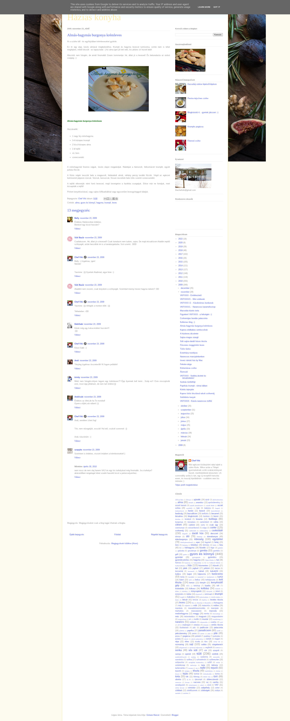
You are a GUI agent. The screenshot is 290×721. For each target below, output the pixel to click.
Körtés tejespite (187, 389)
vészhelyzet (193, 685)
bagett (217, 508)
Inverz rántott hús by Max (191, 360)
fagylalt (208, 542)
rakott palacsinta (197, 639)
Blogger (175, 715)
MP (190, 619)
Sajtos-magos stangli (189, 337)
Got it (216, 7)
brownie (199, 519)
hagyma (99, 203)
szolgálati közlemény (196, 662)
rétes (187, 641)
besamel (215, 513)
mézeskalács (189, 616)
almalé (190, 502)
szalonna (204, 657)
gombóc (216, 551)
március (184, 433)
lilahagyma (218, 603)
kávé (181, 580)
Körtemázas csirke (188, 368)
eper (198, 542)
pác (194, 627)
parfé (218, 630)
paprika (190, 630)
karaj (182, 577)
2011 (180, 277)
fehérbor (194, 545)
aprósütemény (214, 502)
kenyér (203, 582)
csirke (213, 527)
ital (176, 568)
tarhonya (193, 665)
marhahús (179, 611)
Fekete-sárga (186, 364)
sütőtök (215, 654)
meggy (196, 613)
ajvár (207, 500)
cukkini (192, 525)
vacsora (196, 682)
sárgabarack (217, 644)
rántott (208, 639)
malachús (206, 605)
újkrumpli (198, 679)
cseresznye (180, 528)
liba (193, 603)
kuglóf (182, 597)
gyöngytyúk (196, 557)
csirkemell (192, 531)
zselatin (177, 693)
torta (177, 676)
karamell (200, 577)
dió (187, 536)
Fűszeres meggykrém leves (192, 345)
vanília (215, 682)
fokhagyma (189, 548)
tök (187, 676)
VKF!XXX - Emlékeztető (190, 295)
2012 (180, 273)
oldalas (197, 625)
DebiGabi (78, 324)
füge (212, 548)
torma (217, 674)
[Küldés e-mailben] (105, 198)
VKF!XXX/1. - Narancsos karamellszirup (197, 307)
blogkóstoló (193, 516)
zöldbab (178, 690)
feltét (214, 545)
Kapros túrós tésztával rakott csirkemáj (197, 393)
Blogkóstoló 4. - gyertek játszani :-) (203, 112)
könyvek (209, 591)
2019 (180, 246)
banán (190, 511)
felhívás (206, 545)
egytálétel (217, 539)
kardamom (210, 577)
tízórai (218, 671)
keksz (197, 580)
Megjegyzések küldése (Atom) (124, 543)
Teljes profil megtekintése (186, 485)
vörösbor (191, 688)
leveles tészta (216, 600)
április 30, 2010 (90, 466)
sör (205, 650)
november (185, 292)
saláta (203, 644)
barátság (179, 513)
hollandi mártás (214, 563)
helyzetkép (197, 563)
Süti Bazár (79, 237)
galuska (181, 551)
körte (189, 594)
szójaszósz (179, 662)
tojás (185, 673)
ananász (199, 502)
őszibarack (184, 627)
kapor (189, 574)
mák (195, 605)
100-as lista (179, 500)
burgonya (179, 522)
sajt (191, 644)
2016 (180, 258)
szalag (193, 657)
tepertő (178, 671)
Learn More (204, 7)
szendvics (179, 660)
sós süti (192, 650)
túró (216, 676)
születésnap (180, 665)
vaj (207, 682)
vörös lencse (179, 688)
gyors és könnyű (88, 203)
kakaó (201, 571)
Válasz (77, 229)
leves (114, 203)
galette (220, 548)
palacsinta (218, 627)
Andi (76, 360)
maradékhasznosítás (196, 608)
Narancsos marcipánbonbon (192, 356)
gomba (203, 550)
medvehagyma (181, 613)
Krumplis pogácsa (195, 126)
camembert (204, 522)
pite (216, 633)
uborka (178, 679)
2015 (180, 262)
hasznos (187, 563)
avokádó (189, 508)
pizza (177, 636)
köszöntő (199, 594)
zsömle (185, 693)
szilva (189, 659)
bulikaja (213, 519)
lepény (204, 600)
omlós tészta (217, 625)
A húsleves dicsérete (189, 333)
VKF (217, 685)
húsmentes (203, 565)
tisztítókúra (209, 671)
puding (207, 636)
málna (216, 605)
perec (194, 633)
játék (185, 568)
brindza (177, 519)
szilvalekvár (201, 660)
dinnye (178, 536)
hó (205, 563)
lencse (195, 600)
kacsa (217, 568)
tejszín (214, 668)
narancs (179, 622)
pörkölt (198, 636)
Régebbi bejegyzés (159, 534)
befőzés (205, 513)
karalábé (191, 577)
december (185, 288)
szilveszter (214, 659)
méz (177, 616)
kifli (218, 586)
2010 (180, 281)
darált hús (197, 533)
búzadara (191, 522)
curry (203, 525)
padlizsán (204, 627)
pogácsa (186, 636)
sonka (178, 650)
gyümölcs (212, 557)
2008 (180, 445)
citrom (178, 524)
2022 (180, 239)
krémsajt (208, 594)
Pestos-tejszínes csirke (198, 98)
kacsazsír (191, 571)
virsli (209, 685)
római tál (216, 642)
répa (177, 641)
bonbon (206, 516)
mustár (205, 619)
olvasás (205, 625)
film (180, 548)
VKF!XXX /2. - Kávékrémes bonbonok (196, 303)
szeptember (186, 410)
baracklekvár (215, 511)
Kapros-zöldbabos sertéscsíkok (194, 330)
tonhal (196, 674)
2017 (180, 254)
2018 (180, 250)
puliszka (216, 636)
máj (179, 605)
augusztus (185, 413)
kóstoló (217, 588)
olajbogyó (186, 625)
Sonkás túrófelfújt (187, 382)
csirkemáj (179, 530)
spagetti (216, 650)
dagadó (185, 533)
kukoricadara (203, 597)
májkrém (187, 605)
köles (177, 591)
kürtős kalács (216, 597)
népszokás (204, 622)
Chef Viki (78, 257)
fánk (177, 545)
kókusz (192, 588)
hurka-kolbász (180, 565)
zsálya (217, 690)
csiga (204, 528)
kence (191, 582)
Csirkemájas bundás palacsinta (193, 318)
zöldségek (205, 690)
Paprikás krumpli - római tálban (193, 386)
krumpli (108, 203)
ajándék (197, 499)
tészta (196, 670)
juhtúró (207, 568)
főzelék (202, 548)
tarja (203, 665)
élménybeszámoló (186, 542)
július (183, 417)
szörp (218, 662)
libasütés (208, 603)
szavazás (216, 657)
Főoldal (117, 534)
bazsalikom (192, 513)
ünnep (187, 682)
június (184, 421)
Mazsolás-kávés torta (189, 310)
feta (221, 545)
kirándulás (179, 588)
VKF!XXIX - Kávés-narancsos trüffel (196, 401)
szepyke (78, 450)
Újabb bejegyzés (76, 534)
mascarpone (196, 611)
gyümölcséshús (182, 560)
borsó (216, 516)
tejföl (202, 668)
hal (217, 560)
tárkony (214, 665)
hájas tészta (209, 560)
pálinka (181, 630)
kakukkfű (214, 571)
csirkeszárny (204, 531)
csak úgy (213, 525)
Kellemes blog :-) (187, 322)
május (184, 425)
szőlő (209, 662)
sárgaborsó (183, 647)
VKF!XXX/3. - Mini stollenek (192, 299)
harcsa (178, 563)
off (178, 625)
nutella (213, 622)
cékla (216, 522)
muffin (196, 619)
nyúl (221, 622)
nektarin (193, 622)
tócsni (177, 674)
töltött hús (206, 677)
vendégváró (180, 685)
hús (190, 565)
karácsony (217, 574)
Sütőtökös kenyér (187, 397)
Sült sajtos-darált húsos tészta (193, 341)
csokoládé (217, 530)
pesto (202, 633)
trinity (77, 377)
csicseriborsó (193, 528)
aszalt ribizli (210, 505)
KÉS (187, 586)
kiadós (208, 585)
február (184, 436)
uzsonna (178, 682)
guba (185, 554)
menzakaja (216, 614)
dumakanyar (212, 536)
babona (207, 508)
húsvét (216, 565)
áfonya (188, 500)
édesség (198, 539)
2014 (180, 265)
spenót (188, 654)
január (184, 440)
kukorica (191, 597)
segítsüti (208, 647)
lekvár (185, 600)
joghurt (195, 568)
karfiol (220, 577)
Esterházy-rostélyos (189, 353)
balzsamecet (179, 511)
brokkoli (188, 519)
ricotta (197, 642)
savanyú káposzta (196, 647)
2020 (180, 242)
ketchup (197, 586)
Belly (76, 218)
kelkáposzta (210, 580)
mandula (178, 608)
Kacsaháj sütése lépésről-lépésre (202, 84)
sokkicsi (218, 647)
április (184, 429)
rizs (206, 641)
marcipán (215, 608)
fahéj (216, 542)
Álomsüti (184, 372)
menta (206, 614)
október (184, 406)
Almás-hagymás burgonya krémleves (196, 326)
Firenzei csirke (194, 141)
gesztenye (192, 551)
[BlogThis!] (108, 198)
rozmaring (179, 644)
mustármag (217, 619)
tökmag (196, 677)
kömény (185, 591)
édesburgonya (181, 539)
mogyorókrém (217, 616)
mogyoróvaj (182, 619)
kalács (178, 574)
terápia (187, 671)
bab (198, 508)
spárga (178, 654)
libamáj (199, 603)
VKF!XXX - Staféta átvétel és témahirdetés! (193, 377)
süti (199, 653)
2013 (180, 269)
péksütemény (181, 633)
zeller (217, 688)
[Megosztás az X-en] (110, 198)
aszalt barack (180, 505)
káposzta (202, 574)
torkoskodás (207, 674)
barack (202, 511)
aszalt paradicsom (196, 505)
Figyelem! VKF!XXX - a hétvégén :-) (196, 314)
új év (189, 679)
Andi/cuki (78, 397)
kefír (190, 580)
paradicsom (204, 630)
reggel (217, 639)
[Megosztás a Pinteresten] (116, 198)
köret (218, 591)
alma (77, 203)
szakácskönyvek (181, 657)
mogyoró (202, 616)
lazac (177, 600)
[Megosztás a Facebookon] (113, 198)
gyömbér (179, 557)
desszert (214, 533)
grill (176, 554)
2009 (180, 285)
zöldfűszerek (192, 690)
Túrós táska (185, 349)
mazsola (213, 611)
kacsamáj (179, 571)
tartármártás (180, 668)
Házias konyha (94, 17)
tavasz (190, 668)
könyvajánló (196, 591)
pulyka (178, 639)
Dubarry (199, 536)
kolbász (205, 588)
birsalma (179, 516)
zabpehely (205, 688)
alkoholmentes (218, 500)
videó (202, 685)
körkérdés (179, 594)
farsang (185, 545)
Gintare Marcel (153, 715)
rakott (186, 639)
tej (196, 668)
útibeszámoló (212, 679)
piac (209, 633)
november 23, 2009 (88, 218)
